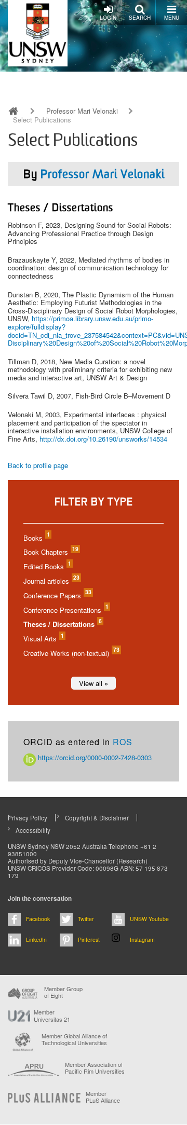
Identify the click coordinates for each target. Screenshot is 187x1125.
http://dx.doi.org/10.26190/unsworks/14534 (103, 439)
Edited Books (46, 566)
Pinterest (89, 939)
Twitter (86, 919)
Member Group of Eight (63, 992)
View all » (93, 683)
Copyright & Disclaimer (97, 817)
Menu (171, 17)
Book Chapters (50, 552)
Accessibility (33, 830)
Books (36, 538)
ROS (122, 742)
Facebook (38, 919)
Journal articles (50, 581)
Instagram (142, 939)
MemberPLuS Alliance (103, 1097)
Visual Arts (43, 638)
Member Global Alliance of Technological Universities (74, 1040)
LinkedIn (36, 939)
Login (108, 17)
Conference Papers (56, 595)
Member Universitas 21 (52, 1015)
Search (140, 17)
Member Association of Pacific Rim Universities (95, 1068)
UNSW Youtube (149, 919)
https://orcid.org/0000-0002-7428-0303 (94, 757)
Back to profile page (38, 465)
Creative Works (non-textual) (70, 653)
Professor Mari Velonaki (82, 111)
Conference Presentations (65, 610)
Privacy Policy (27, 817)
